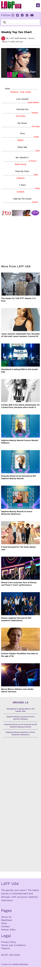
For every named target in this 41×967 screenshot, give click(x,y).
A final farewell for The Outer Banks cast (18, 548)
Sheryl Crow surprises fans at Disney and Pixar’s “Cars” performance (18, 583)
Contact (5, 926)
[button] (38, 5)
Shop (4, 923)
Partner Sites (8, 929)
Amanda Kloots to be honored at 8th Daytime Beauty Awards (18, 477)
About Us (6, 917)
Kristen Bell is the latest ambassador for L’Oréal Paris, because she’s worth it (20, 406)
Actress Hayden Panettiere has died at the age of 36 (19, 654)
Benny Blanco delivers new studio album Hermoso (17, 690)
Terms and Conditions (13, 945)
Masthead (6, 920)
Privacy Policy (8, 942)
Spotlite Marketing (20, 964)
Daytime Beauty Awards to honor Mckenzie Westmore (16, 512)
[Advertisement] (20, 239)
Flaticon (5, 948)
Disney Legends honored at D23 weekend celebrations (16, 619)
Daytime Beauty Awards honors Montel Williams (19, 441)
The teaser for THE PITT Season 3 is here (18, 299)
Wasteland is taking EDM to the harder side (19, 370)
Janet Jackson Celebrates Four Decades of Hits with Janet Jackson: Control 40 (20, 335)
